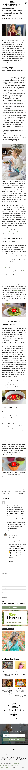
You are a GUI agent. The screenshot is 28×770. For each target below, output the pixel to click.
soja (14, 217)
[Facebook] (8, 21)
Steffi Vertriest (7, 18)
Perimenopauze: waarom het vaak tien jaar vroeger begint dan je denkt (20, 673)
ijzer (24, 270)
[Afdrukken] (22, 21)
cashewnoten (16, 290)
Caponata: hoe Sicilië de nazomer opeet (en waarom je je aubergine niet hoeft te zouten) (7, 692)
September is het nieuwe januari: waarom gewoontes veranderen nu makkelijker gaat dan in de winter (20, 693)
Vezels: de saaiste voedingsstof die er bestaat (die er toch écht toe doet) (7, 673)
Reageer (8, 530)
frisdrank (11, 105)
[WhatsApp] (18, 21)
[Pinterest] (15, 21)
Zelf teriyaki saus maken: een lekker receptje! (6, 493)
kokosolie (10, 231)
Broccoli (4, 268)
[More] (26, 21)
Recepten (4, 8)
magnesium (10, 276)
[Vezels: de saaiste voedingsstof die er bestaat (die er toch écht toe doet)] (7, 665)
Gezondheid (10, 8)
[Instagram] (14, 719)
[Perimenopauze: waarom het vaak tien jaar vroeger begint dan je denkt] (21, 665)
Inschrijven (15, 739)
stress (18, 100)
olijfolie (16, 231)
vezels (14, 110)
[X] (11, 21)
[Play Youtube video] (14, 310)
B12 (23, 448)
